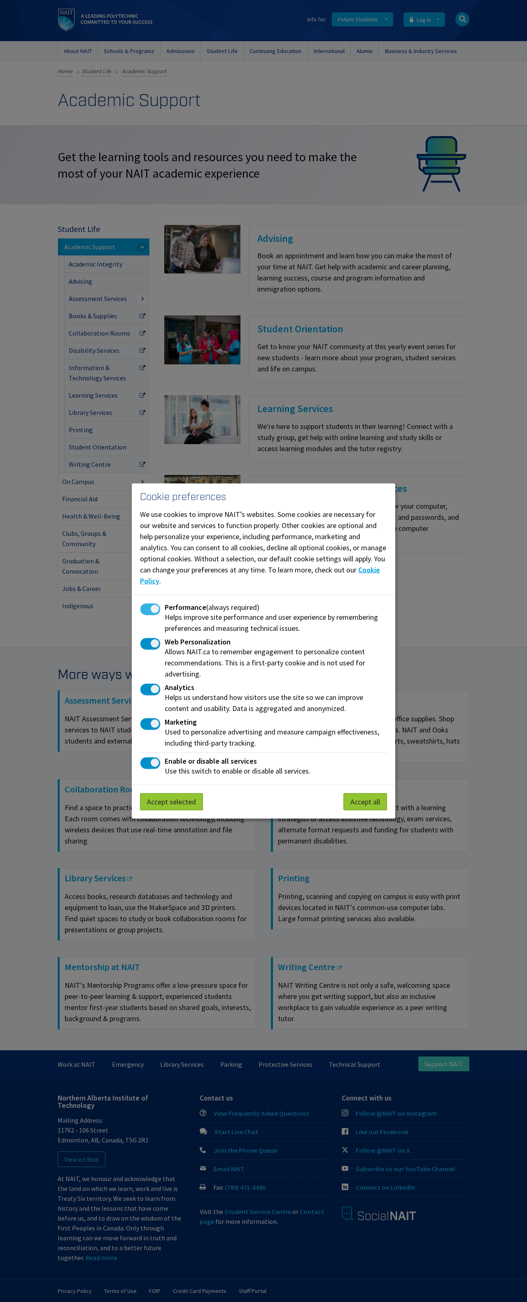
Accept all (365, 801)
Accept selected (171, 801)
